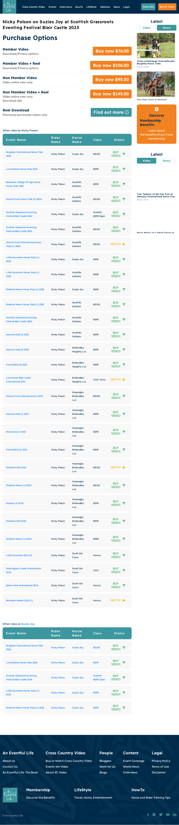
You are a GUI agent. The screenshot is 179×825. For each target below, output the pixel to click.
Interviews (66, 6)
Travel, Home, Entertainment (93, 797)
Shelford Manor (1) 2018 (18, 538)
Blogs (103, 772)
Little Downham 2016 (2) (19, 555)
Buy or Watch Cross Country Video (69, 761)
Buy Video (115, 153)
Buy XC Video (167, 6)
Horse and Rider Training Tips (150, 797)
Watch (115, 244)
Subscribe (148, 6)
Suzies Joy (28, 624)
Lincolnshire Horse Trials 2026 (21, 169)
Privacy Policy (161, 761)
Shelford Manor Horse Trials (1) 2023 (25, 289)
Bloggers (105, 761)
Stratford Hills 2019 (16, 467)
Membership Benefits (150, 122)
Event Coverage (133, 761)
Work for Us (107, 766)
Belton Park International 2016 (22, 585)
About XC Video (56, 772)
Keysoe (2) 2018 (14, 503)
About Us (9, 761)
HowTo (79, 6)
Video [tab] (147, 27)
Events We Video (57, 766)
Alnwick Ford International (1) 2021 (24, 396)
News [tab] (166, 27)
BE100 (96, 647)
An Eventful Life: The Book (20, 772)
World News (131, 766)
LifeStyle (91, 6)
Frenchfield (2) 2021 (16, 364)
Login (126, 6)
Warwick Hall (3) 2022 (17, 334)
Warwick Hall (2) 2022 (17, 349)
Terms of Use (160, 766)
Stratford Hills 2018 (16, 521)
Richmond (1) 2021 (16, 431)
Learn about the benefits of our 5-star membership (156, 134)
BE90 (96, 662)
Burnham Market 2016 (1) (19, 600)
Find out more (111, 113)
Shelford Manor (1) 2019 (18, 485)
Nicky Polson (58, 647)
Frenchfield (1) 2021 (16, 449)
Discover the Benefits (40, 797)
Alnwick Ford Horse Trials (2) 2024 (24, 199)
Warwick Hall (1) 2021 (17, 413)
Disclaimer (159, 772)
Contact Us (10, 766)
